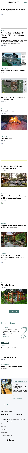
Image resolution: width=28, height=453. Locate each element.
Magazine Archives (17, 398)
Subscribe (15, 395)
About (2, 424)
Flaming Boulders (7, 111)
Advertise (3, 426)
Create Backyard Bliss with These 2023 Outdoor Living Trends (12, 35)
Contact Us (3, 429)
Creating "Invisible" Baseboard (12, 348)
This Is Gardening (7, 285)
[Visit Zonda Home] (7, 440)
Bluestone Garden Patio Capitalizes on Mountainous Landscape (14, 197)
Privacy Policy (4, 432)
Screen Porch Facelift (8, 357)
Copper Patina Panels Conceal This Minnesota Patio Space (13, 227)
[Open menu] (25, 2)
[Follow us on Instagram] (7, 405)
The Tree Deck (6, 138)
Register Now (6, 336)
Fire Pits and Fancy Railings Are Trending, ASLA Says (12, 167)
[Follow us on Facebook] (5, 405)
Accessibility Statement (6, 435)
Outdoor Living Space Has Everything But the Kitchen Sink (12, 256)
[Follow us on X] (2, 405)
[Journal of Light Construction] (14, 2)
